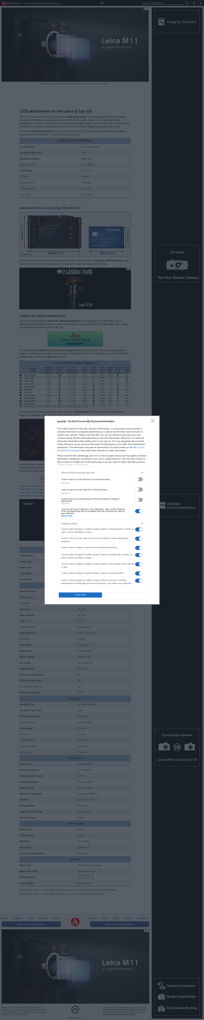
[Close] (154, 421)
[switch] (139, 479)
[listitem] (102, 472)
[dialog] (102, 510)
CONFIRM (80, 595)
